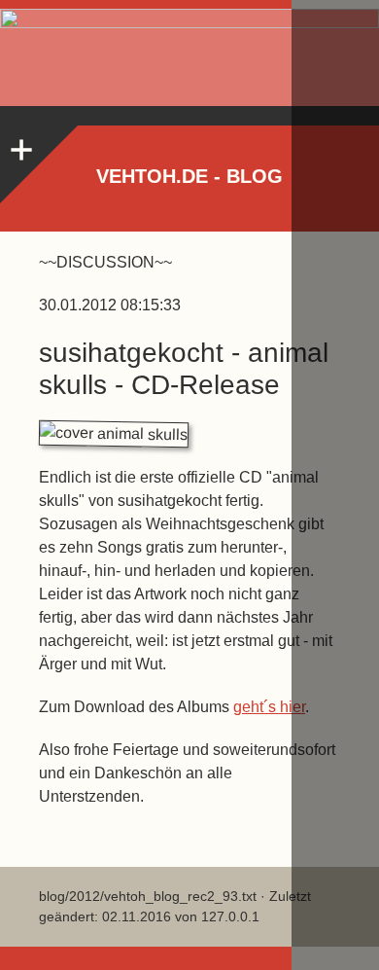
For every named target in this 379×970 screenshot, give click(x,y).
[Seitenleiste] (19, 145)
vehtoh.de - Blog (189, 176)
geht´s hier (269, 707)
